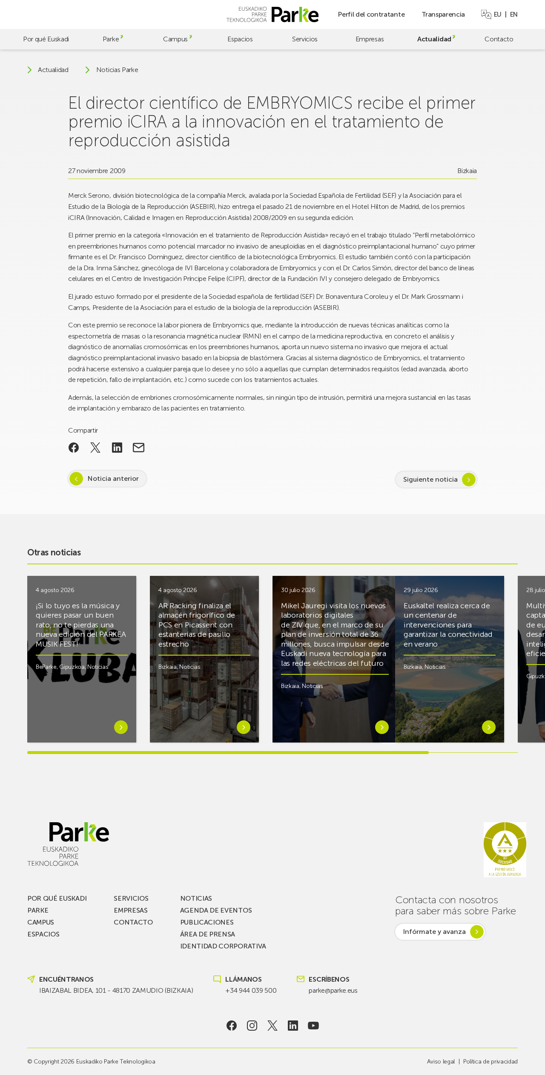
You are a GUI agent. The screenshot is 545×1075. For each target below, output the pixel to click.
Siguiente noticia (430, 479)
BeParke (46, 666)
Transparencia (443, 14)
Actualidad (434, 39)
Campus (175, 39)
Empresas (370, 39)
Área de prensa (207, 934)
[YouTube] (313, 1025)
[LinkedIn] (293, 1025)
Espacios (239, 39)
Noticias (97, 666)
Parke (111, 39)
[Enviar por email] (138, 447)
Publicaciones (207, 922)
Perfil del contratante (371, 14)
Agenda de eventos (216, 910)
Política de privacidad (490, 1061)
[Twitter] (272, 1025)
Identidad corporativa (223, 946)
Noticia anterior (113, 478)
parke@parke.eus (333, 990)
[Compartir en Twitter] (95, 447)
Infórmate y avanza (434, 932)
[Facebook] (232, 1025)
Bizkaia (467, 171)
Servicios (305, 39)
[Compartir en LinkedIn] (117, 447)
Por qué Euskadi (46, 39)
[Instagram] (252, 1025)
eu (498, 14)
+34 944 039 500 (250, 990)
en (514, 14)
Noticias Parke (117, 69)
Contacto (499, 39)
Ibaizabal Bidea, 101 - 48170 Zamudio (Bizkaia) (116, 990)
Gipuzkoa (71, 666)
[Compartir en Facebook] (74, 447)
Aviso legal (441, 1061)
